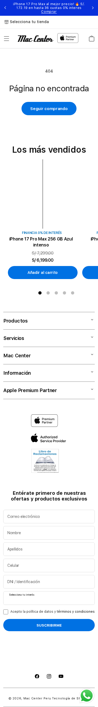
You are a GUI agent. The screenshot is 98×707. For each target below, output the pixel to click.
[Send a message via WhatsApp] (86, 695)
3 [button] (56, 293)
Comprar (49, 12)
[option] (44, 219)
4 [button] (64, 293)
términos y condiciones (76, 612)
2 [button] (48, 293)
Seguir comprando (49, 108)
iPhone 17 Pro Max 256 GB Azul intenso (41, 242)
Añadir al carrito (42, 272)
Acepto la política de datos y (52, 612)
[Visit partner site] (45, 462)
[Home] (35, 38)
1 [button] (40, 293)
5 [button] (72, 293)
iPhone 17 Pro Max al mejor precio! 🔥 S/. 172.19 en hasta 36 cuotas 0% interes (49, 8)
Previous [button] (5, 8)
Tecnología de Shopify (70, 698)
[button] (6, 38)
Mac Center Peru (37, 698)
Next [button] (93, 8)
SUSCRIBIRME (49, 625)
